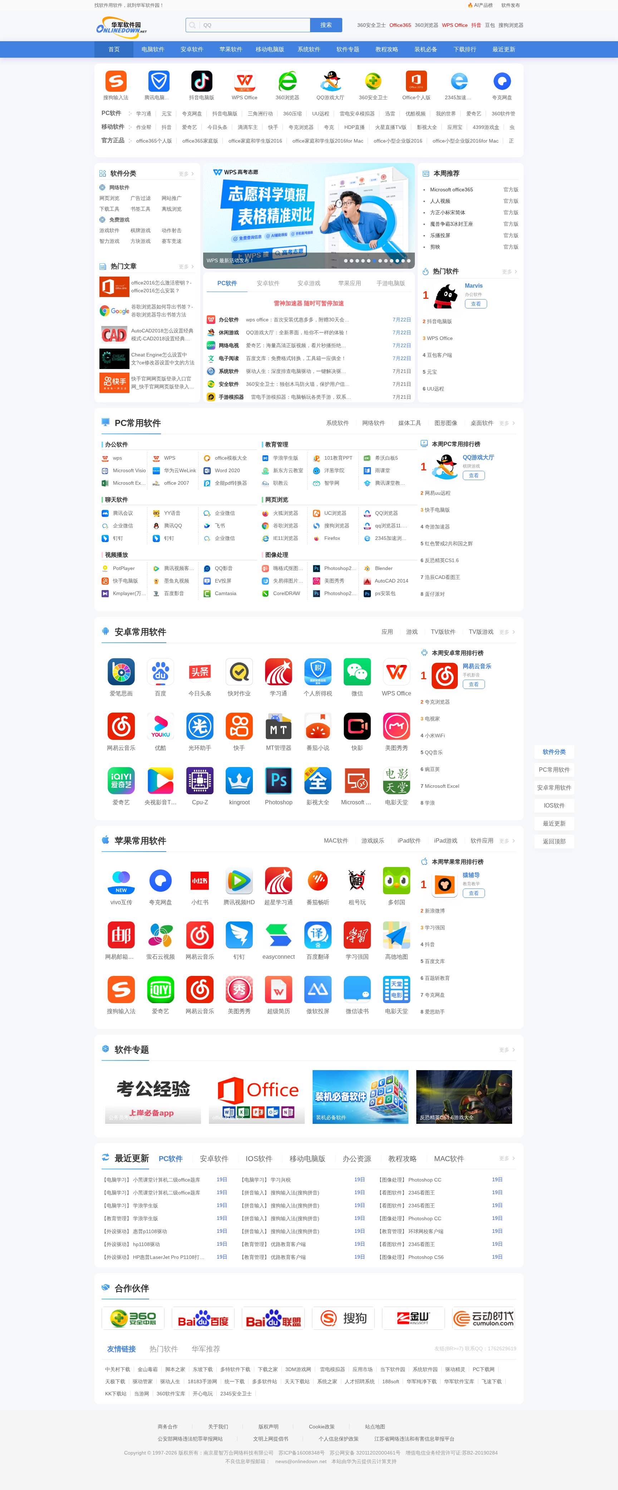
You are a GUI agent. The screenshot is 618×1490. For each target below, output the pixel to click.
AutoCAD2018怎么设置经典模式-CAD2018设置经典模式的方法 (162, 335)
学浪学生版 (285, 458)
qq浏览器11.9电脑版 (391, 525)
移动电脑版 (270, 49)
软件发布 (510, 5)
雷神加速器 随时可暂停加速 (309, 303)
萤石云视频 (160, 957)
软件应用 (482, 841)
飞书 (219, 525)
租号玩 (357, 902)
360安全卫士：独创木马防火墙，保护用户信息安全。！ (298, 384)
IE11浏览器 (285, 538)
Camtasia (225, 593)
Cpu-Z (200, 802)
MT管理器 (278, 748)
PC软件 (111, 113)
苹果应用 (349, 283)
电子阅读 (229, 358)
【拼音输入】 (254, 1193)
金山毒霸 (148, 1369)
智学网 (331, 483)
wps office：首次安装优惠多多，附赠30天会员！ (298, 319)
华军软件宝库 (459, 1381)
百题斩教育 (437, 978)
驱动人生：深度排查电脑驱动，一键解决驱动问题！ (298, 371)
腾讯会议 (122, 513)
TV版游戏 (481, 632)
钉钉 (117, 538)
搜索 (326, 25)
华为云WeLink (179, 470)
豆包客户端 (439, 355)
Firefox (331, 538)
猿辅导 (471, 875)
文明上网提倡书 (270, 1438)
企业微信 (224, 513)
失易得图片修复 (289, 581)
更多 (184, 174)
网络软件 (119, 187)
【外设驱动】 (117, 1231)
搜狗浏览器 (511, 25)
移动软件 (113, 127)
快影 (357, 748)
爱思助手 (435, 1012)
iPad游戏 (445, 841)
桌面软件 (482, 423)
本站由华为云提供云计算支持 (364, 1461)
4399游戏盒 (486, 127)
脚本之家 (175, 1369)
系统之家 (327, 1381)
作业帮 (143, 127)
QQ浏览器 (386, 513)
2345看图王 (421, 1193)
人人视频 (440, 201)
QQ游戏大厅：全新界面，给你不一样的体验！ (297, 332)
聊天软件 (116, 500)
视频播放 (116, 555)
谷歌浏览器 (285, 525)
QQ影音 (223, 568)
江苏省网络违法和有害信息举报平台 (414, 1438)
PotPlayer (123, 568)
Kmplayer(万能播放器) (129, 593)
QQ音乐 (434, 752)
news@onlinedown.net (301, 1461)
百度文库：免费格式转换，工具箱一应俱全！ (296, 358)
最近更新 (503, 49)
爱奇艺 (473, 113)
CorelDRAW (286, 593)
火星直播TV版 (391, 127)
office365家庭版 (200, 141)
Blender (383, 568)
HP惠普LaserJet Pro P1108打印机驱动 (169, 1257)
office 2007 (176, 483)
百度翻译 (317, 957)
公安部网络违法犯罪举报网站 (190, 1438)
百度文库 (435, 961)
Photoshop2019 (340, 593)
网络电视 (229, 345)
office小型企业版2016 (398, 141)
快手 (273, 127)
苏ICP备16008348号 (302, 1453)
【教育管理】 (117, 1218)
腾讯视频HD (239, 902)
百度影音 (173, 593)
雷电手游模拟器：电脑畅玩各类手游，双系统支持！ (303, 396)
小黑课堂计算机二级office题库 (166, 1180)
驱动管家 (143, 1381)
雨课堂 (382, 470)
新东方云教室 (287, 470)
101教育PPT (338, 458)
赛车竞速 (172, 241)
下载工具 (109, 209)
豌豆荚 (432, 769)
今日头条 (217, 127)
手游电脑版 (391, 283)
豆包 (490, 25)
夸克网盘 (502, 97)
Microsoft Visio (129, 470)
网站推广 (172, 198)
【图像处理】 (392, 1180)
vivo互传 (121, 902)
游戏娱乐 (373, 841)
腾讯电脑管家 (159, 97)
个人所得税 (318, 693)
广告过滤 (141, 198)
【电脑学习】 (117, 1180)
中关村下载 (117, 1369)
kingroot (239, 802)
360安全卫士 (371, 25)
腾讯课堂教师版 (391, 483)
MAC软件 (336, 841)
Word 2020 (227, 470)
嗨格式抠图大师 (289, 568)
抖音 (476, 25)
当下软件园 (392, 1369)
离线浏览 (172, 209)
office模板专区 (228, 1117)
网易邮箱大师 (122, 957)
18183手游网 (202, 1381)
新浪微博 (435, 911)
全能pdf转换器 (230, 483)
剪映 (435, 247)
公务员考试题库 (126, 1117)
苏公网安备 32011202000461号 (366, 1453)
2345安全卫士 (236, 1393)
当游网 (141, 1393)
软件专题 (348, 49)
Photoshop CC (424, 1180)
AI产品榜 (483, 5)
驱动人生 (170, 1381)
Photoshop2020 (340, 568)
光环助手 (199, 748)
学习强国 (357, 957)
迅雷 (390, 113)
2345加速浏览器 (463, 97)
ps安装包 (385, 593)
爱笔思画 (121, 693)
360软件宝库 (171, 1393)
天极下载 (115, 1381)
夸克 (329, 127)
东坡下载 (203, 1369)
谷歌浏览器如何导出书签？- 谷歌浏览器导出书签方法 (162, 310)
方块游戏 (141, 241)
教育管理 (276, 444)
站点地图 (375, 1426)
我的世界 (446, 113)
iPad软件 (409, 841)
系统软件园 (425, 1369)
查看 (476, 304)
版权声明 (269, 1426)
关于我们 (218, 1426)
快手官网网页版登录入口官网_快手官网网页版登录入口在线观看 (162, 383)
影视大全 (427, 127)
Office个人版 (416, 97)
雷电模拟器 (332, 1369)
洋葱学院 (333, 470)
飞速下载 (492, 1381)
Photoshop (279, 802)
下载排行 (464, 49)
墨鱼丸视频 (176, 581)
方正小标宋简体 (447, 212)
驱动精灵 (455, 1369)
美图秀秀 (333, 581)
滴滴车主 (248, 127)
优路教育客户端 (288, 1244)
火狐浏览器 (285, 513)
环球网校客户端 (425, 1231)
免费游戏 (119, 219)
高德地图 (396, 957)
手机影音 (471, 674)
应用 (387, 632)
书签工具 (141, 209)
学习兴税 (281, 1180)
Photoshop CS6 (426, 1257)
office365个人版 (154, 141)
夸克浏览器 (301, 127)
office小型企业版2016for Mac (466, 141)
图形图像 (446, 423)
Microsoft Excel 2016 (129, 483)
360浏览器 (426, 25)
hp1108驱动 (146, 1244)
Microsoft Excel (442, 786)
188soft (390, 1381)
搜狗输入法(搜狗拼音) (295, 1193)
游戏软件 (109, 230)
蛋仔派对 (435, 594)
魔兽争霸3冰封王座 (451, 224)
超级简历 (278, 1011)
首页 (114, 49)
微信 (357, 693)
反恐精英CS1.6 (442, 560)
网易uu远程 (438, 493)
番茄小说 (317, 748)
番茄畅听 (317, 902)
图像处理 (276, 555)
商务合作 (168, 1426)
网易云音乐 (121, 748)
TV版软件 (443, 632)
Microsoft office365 (451, 189)
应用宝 (454, 127)
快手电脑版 (125, 581)
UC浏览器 (335, 513)
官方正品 (113, 140)
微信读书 (357, 1011)
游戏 (412, 632)
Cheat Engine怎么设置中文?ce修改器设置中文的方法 (163, 358)
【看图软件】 (392, 1193)
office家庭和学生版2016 (255, 141)
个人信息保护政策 (339, 1438)
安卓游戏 (309, 283)
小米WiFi (435, 735)
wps (117, 458)
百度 (160, 693)
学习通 (143, 113)
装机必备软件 (331, 1117)
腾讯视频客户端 (180, 568)
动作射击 (172, 230)
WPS (169, 458)
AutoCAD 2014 (391, 581)
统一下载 (235, 1381)
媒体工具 (409, 423)
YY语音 (172, 513)
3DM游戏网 (298, 1369)
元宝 (167, 113)
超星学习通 (278, 902)
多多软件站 (264, 1381)
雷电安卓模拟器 (357, 113)
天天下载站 (297, 1381)
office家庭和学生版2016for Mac (328, 141)
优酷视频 (416, 113)
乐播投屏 (440, 235)
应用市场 (363, 1369)
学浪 (430, 803)
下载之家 (268, 1369)
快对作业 (239, 693)
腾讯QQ (172, 525)
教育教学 (471, 883)
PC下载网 (484, 1369)
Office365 (400, 25)
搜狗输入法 (115, 97)
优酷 (160, 748)
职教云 (280, 483)
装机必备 (426, 49)
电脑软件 (153, 49)
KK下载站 (116, 1393)
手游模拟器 (231, 396)
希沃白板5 (386, 458)
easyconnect (279, 957)
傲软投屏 (317, 1011)
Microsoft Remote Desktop (359, 802)
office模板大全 (230, 458)
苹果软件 (231, 49)
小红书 (200, 902)
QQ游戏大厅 (330, 97)
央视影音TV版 (162, 802)
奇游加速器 (437, 527)
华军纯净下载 (422, 1381)
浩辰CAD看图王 (442, 577)
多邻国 (396, 902)
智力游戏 (109, 241)
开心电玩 (203, 1393)
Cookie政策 (322, 1426)
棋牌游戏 (141, 230)
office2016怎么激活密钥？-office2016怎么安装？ (161, 286)
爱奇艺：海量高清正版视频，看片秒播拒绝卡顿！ (298, 345)
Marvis (474, 286)
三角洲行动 (260, 113)
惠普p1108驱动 (150, 1231)
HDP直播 (354, 127)
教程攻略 (387, 49)
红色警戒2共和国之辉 (449, 543)
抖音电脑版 (201, 97)
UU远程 (320, 113)
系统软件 (309, 49)
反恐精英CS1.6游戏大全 (447, 1117)
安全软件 (229, 384)
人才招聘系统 (360, 1381)
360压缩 (292, 113)
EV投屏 (222, 581)
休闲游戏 (229, 332)
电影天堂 (396, 802)
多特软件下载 (235, 1369)
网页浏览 (109, 198)
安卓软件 (192, 49)
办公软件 (229, 319)
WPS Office (455, 25)
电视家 (432, 719)
